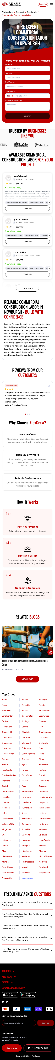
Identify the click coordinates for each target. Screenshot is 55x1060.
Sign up (45, 1023)
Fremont (6, 781)
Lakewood (6, 840)
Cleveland (26, 743)
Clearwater (7, 743)
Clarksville (43, 737)
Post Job (43, 4)
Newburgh (43, 867)
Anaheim (43, 700)
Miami (5, 851)
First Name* (9, 64)
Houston (6, 808)
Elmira (5, 764)
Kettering (43, 824)
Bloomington (27, 716)
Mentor (42, 845)
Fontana (42, 770)
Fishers (25, 770)
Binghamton (7, 716)
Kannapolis (26, 824)
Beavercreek (45, 710)
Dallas (41, 754)
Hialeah (5, 802)
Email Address (9, 82)
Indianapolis (44, 808)
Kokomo (43, 829)
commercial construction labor (16, 15)
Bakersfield (7, 710)
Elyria (24, 764)
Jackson (42, 813)
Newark (25, 867)
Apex (4, 705)
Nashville (43, 862)
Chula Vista (7, 737)
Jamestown (27, 818)
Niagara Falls (44, 872)
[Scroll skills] (49, 202)
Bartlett (25, 710)
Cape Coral (7, 727)
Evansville (43, 764)
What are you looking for (13, 100)
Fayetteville (7, 770)
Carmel (25, 727)
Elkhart (42, 759)
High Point (26, 802)
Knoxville (26, 829)
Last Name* (9, 73)
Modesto (26, 856)
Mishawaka (7, 856)
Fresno (25, 781)
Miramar (43, 851)
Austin (42, 705)
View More (27, 288)
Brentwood (44, 716)
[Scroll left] (3, 644)
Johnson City (8, 824)
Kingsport (6, 829)
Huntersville (27, 808)
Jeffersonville (45, 818)
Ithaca (24, 813)
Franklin (42, 775)
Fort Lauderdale (9, 775)
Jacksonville (7, 818)
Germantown (8, 791)
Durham (25, 759)
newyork (20, 12)
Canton (42, 721)
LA (3, 835)
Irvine (4, 813)
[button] (27, 193)
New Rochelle (8, 872)
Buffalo (5, 721)
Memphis (26, 845)
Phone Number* (10, 91)
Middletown (27, 851)
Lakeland (43, 835)
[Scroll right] (51, 644)
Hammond (26, 797)
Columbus (6, 748)
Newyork (26, 872)
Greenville (43, 791)
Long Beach (44, 840)
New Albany (7, 867)
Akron (5, 700)
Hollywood (43, 802)
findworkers (7, 12)
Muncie (5, 862)
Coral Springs (8, 754)
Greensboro (27, 791)
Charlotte (26, 732)
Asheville (26, 705)
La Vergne (26, 840)
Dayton (5, 759)
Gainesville (44, 781)
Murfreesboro (28, 862)
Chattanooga (45, 732)
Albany (25, 700)
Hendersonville (45, 797)
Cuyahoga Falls (28, 754)
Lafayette (26, 835)
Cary (41, 727)
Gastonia (43, 786)
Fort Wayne (27, 775)
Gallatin (5, 786)
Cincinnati (26, 737)
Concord (43, 748)
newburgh (32, 12)
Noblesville (7, 878)
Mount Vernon (45, 856)
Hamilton (6, 797)
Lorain (5, 845)
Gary (24, 786)
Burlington (26, 721)
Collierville (43, 743)
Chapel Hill (7, 732)
